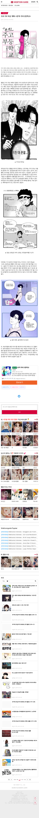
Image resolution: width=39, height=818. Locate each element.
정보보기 (19, 382)
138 (15, 779)
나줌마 (14, 370)
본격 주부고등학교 (20, 367)
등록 (19, 412)
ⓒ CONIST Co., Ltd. (19, 785)
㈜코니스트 (19, 792)
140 (20, 779)
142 (25, 779)
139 (17, 779)
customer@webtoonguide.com (21, 801)
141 (22, 779)
